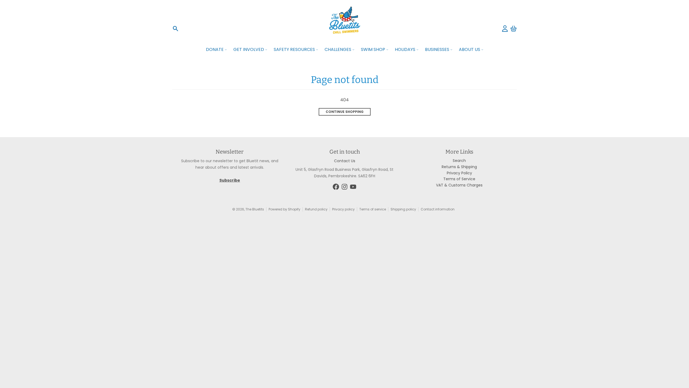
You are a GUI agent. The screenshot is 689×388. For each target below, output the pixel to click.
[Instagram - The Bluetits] (344, 186)
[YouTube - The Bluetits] (353, 186)
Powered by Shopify (284, 209)
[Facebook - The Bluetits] (336, 186)
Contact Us (344, 161)
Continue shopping (345, 111)
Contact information (438, 209)
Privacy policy (343, 209)
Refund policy (316, 209)
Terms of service (372, 209)
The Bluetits (254, 209)
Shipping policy (403, 209)
